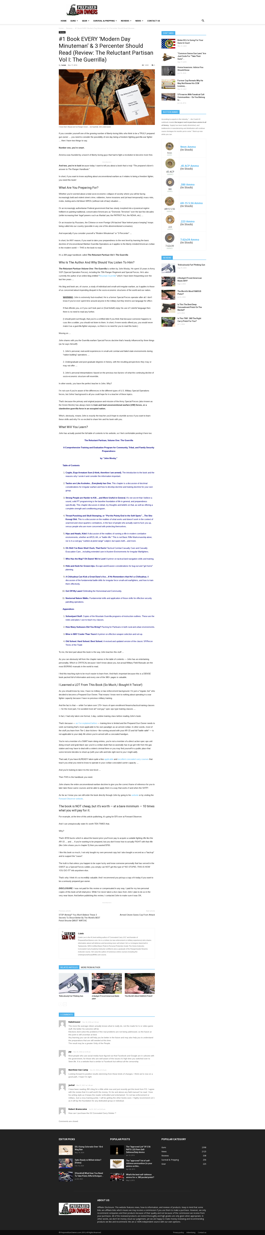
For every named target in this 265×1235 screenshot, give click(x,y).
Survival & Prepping (104, 20)
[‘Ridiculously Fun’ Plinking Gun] (74, 983)
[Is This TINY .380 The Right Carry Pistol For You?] (168, 322)
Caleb (63, 65)
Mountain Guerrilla (107, 276)
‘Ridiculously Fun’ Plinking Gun (71, 996)
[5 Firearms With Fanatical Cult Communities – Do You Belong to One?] (168, 97)
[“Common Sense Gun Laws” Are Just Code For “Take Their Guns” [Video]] (168, 57)
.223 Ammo (187, 221)
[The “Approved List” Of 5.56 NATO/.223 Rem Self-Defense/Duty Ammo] (117, 1150)
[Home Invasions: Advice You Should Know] (168, 71)
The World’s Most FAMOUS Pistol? (139, 996)
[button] (203, 21)
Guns (73, 20)
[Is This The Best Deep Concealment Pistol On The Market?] (168, 308)
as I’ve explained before (86, 723)
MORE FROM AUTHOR (90, 967)
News (138, 20)
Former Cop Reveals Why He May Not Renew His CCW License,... (190, 83)
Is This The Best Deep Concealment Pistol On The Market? (189, 307)
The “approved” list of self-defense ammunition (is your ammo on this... (139, 1163)
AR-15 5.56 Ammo (191, 203)
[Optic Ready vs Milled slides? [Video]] (66, 1163)
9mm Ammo (188, 146)
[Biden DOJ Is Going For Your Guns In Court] (168, 43)
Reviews (125, 20)
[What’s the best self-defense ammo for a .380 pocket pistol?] (117, 1177)
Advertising (190, 1232)
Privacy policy (178, 1232)
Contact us (153, 20)
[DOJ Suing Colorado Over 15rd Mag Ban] (66, 1150)
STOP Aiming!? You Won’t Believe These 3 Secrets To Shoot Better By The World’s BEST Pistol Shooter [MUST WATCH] (79, 918)
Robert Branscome (77, 1109)
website (135, 795)
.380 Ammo (187, 184)
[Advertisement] (184, 350)
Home (64, 20)
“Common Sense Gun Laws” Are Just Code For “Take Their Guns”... (191, 56)
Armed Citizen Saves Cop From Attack (137, 915)
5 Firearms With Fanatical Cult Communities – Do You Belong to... (191, 97)
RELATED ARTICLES (69, 967)
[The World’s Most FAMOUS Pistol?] (140, 983)
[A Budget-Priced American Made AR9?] (107, 983)
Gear (84, 20)
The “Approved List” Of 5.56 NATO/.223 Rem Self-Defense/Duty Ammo (138, 1149)
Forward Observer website (71, 798)
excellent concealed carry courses (133, 759)
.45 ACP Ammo (189, 165)
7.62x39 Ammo (189, 239)
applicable (109, 759)
